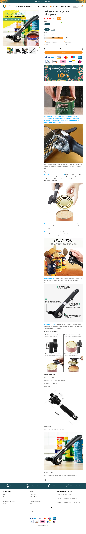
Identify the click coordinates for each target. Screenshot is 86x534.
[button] (29, 6)
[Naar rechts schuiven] (37, 50)
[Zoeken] (77, 6)
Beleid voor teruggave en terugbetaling (39, 503)
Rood (53, 24)
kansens (46, 525)
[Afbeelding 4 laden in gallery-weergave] (32, 50)
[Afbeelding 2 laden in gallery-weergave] (17, 50)
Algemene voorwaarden (35, 501)
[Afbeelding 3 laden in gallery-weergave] (25, 50)
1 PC (47, 29)
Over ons (5, 496)
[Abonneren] (53, 511)
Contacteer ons (6, 499)
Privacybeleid (33, 494)
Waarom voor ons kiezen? (9, 501)
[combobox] (75, 6)
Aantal (45, 32)
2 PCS (53, 29)
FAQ (4, 494)
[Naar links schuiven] (4, 50)
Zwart (47, 24)
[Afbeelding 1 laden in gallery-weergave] (10, 50)
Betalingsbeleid (33, 496)
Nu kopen (63, 52)
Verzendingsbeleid (34, 499)
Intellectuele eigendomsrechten (10, 503)
